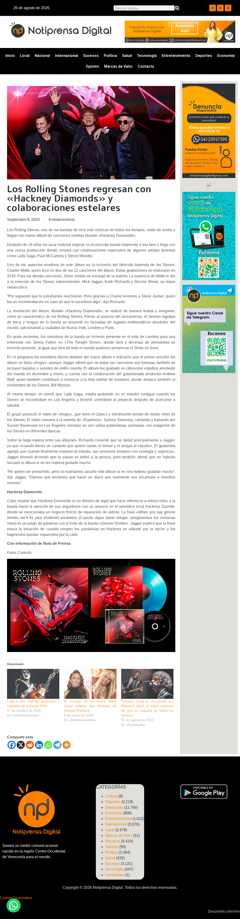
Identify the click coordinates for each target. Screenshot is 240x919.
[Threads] (228, 8)
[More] (66, 745)
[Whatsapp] (48, 745)
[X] (21, 745)
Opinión (92, 66)
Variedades (114, 875)
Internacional (66, 55)
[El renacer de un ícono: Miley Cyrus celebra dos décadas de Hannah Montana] (90, 684)
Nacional (42, 55)
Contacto (146, 66)
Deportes (203, 55)
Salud (127, 55)
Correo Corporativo (16, 898)
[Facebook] (12, 745)
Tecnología (147, 55)
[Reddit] (30, 745)
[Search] (177, 8)
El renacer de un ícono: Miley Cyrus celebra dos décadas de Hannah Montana (90, 705)
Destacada (114, 807)
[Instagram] (212, 8)
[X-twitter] (220, 8)
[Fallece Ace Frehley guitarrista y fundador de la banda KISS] (33, 684)
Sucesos (91, 55)
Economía (226, 55)
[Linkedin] (39, 745)
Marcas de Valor (118, 66)
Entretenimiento (176, 55)
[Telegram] (57, 745)
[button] (14, 905)
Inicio (10, 55)
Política (110, 55)
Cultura (111, 796)
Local (25, 55)
